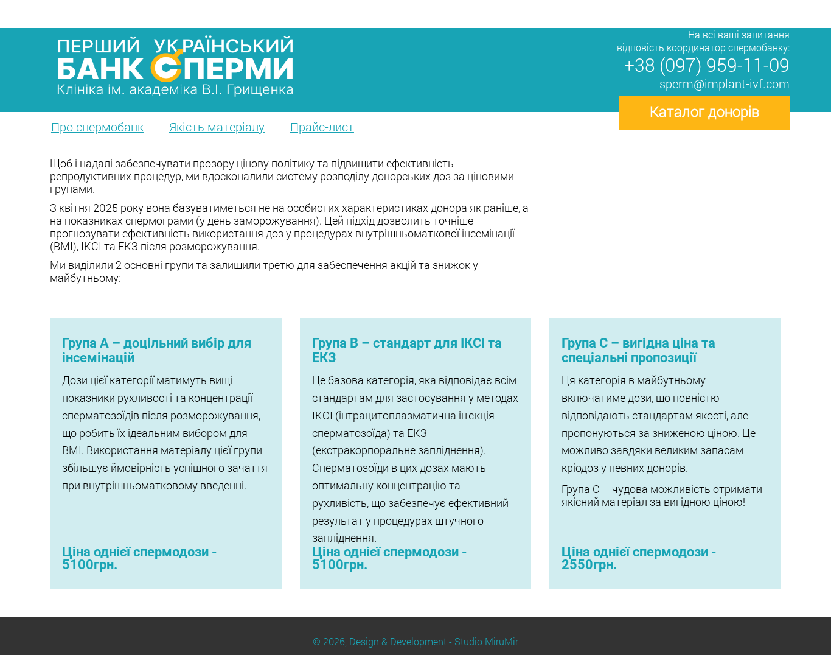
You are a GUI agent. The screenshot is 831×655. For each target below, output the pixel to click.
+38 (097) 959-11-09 (707, 65)
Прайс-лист (322, 127)
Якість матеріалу (217, 127)
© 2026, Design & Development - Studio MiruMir (415, 641)
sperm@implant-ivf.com (724, 83)
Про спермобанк (97, 127)
